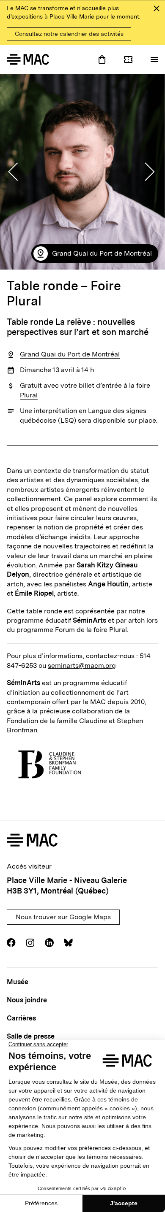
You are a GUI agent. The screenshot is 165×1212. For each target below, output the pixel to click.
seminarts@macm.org (82, 665)
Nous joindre (27, 1000)
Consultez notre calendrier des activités (69, 33)
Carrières (21, 1018)
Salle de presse (31, 1036)
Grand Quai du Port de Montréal (70, 354)
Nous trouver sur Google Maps (63, 917)
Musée (17, 982)
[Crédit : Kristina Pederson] (82, 172)
